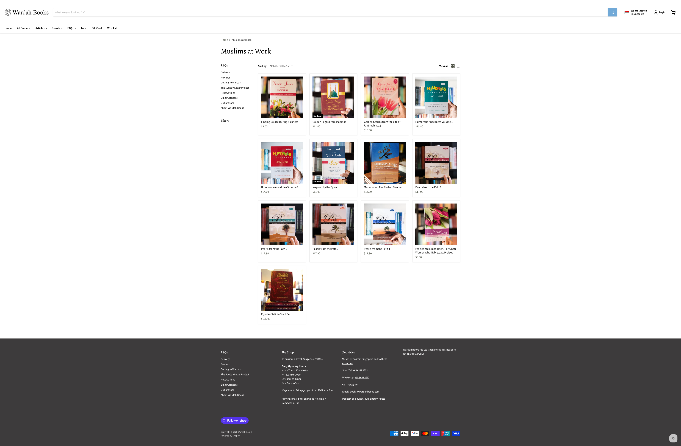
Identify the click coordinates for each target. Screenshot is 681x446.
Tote (83, 28)
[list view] (457, 66)
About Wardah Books (232, 108)
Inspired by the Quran (325, 187)
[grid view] (452, 66)
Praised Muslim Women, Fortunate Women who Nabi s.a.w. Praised (435, 251)
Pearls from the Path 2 (274, 249)
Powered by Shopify (230, 435)
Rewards (225, 78)
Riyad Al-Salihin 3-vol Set (275, 314)
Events (56, 28)
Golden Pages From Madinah (329, 122)
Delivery (225, 72)
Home (8, 28)
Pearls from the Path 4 (377, 249)
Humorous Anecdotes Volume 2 (279, 187)
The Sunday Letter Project (235, 88)
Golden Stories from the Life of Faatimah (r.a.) (382, 124)
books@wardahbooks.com (364, 392)
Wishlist (112, 28)
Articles (40, 28)
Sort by (262, 66)
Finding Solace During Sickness (279, 122)
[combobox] (330, 12)
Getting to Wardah (231, 82)
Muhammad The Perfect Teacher (383, 187)
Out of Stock (227, 103)
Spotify (374, 399)
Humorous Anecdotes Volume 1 (434, 122)
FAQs (70, 28)
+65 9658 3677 (362, 377)
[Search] (612, 12)
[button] (660, 12)
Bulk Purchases (229, 98)
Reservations (228, 93)
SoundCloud (362, 399)
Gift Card (97, 28)
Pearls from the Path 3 (325, 249)
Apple (382, 399)
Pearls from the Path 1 (428, 187)
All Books (23, 28)
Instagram (352, 384)
